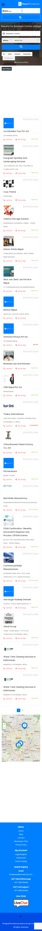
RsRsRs (17, 54)
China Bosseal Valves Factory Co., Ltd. (18, 446)
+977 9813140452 (21, 890)
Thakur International (13, 414)
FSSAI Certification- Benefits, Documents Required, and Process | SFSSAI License (17, 532)
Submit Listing (21, 861)
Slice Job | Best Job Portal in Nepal (17, 281)
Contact (21, 838)
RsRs (10, 54)
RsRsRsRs (27, 54)
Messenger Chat (21, 841)
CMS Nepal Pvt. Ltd (12, 387)
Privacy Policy (21, 845)
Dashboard (21, 858)
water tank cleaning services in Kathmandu (19, 658)
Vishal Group (9, 626)
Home (21, 831)
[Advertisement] (21, 93)
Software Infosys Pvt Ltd (15, 336)
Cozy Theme (9, 191)
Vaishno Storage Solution (16, 218)
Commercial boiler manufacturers (12, 567)
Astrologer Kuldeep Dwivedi (17, 599)
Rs (4, 54)
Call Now (9, 139)
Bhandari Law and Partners (16, 363)
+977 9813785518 (21, 882)
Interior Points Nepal (13, 249)
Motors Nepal (10, 309)
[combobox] (21, 40)
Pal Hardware (10, 471)
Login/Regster (21, 854)
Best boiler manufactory (15, 498)
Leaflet (36, 760)
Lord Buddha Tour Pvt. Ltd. (16, 131)
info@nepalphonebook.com (20, 874)
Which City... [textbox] (19, 40)
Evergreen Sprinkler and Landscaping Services (15, 160)
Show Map (21, 139)
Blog (21, 834)
